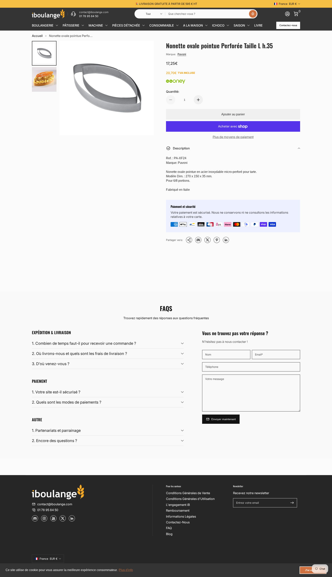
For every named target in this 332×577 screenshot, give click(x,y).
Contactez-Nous (178, 522)
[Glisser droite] (224, 4)
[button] (253, 14)
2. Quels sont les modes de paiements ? (66, 402)
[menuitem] (198, 493)
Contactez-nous (288, 25)
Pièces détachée (126, 25)
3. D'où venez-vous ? (50, 363)
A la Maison (193, 25)
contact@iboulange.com (54, 504)
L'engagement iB (178, 505)
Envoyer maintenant (223, 419)
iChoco (218, 25)
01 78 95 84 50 (47, 510)
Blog (169, 534)
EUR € (288, 3)
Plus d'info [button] (126, 570)
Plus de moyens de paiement (233, 137)
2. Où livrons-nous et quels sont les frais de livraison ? (79, 353)
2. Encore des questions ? (54, 440)
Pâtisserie (71, 25)
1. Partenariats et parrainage (56, 430)
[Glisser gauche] (108, 4)
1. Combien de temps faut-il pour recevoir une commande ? (84, 343)
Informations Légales (181, 516)
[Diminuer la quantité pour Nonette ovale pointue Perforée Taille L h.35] (170, 99)
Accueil (37, 36)
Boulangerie (42, 25)
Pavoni (182, 54)
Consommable (161, 25)
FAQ (169, 528)
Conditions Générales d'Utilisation (190, 499)
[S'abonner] (292, 502)
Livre (258, 25)
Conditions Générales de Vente (188, 493)
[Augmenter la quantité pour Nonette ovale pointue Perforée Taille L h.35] (198, 99)
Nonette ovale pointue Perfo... (71, 36)
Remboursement (177, 510)
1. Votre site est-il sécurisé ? (56, 392)
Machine (96, 25)
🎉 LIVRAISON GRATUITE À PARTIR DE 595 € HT (166, 3)
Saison (239, 25)
